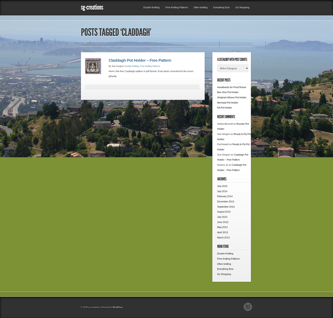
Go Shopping (242, 7)
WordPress (118, 307)
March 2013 (223, 237)
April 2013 (222, 232)
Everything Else (221, 7)
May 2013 (222, 227)
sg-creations (92, 7)
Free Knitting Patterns (176, 7)
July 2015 (222, 186)
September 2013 (226, 206)
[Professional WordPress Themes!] (248, 310)
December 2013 (225, 201)
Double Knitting (151, 7)
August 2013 (223, 211)
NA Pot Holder (224, 107)
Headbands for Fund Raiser (231, 87)
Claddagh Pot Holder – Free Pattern (140, 60)
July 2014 (222, 191)
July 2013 (222, 217)
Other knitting (201, 7)
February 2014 (225, 196)
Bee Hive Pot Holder (228, 92)
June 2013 (222, 222)
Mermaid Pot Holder (227, 102)
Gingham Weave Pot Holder (231, 97)
